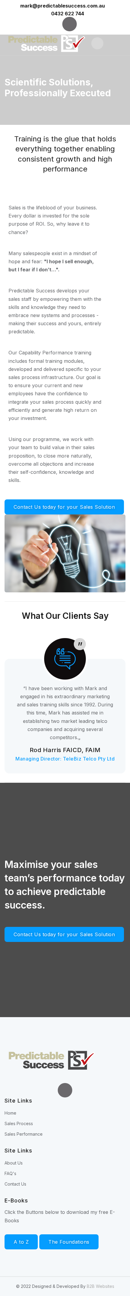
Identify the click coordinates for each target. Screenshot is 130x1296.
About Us (14, 1162)
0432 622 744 (67, 14)
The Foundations (68, 1242)
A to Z (21, 1242)
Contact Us (15, 1183)
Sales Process (19, 1123)
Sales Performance (24, 1134)
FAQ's (10, 1173)
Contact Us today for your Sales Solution (64, 507)
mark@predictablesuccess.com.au (63, 6)
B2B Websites (100, 1286)
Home (10, 1112)
